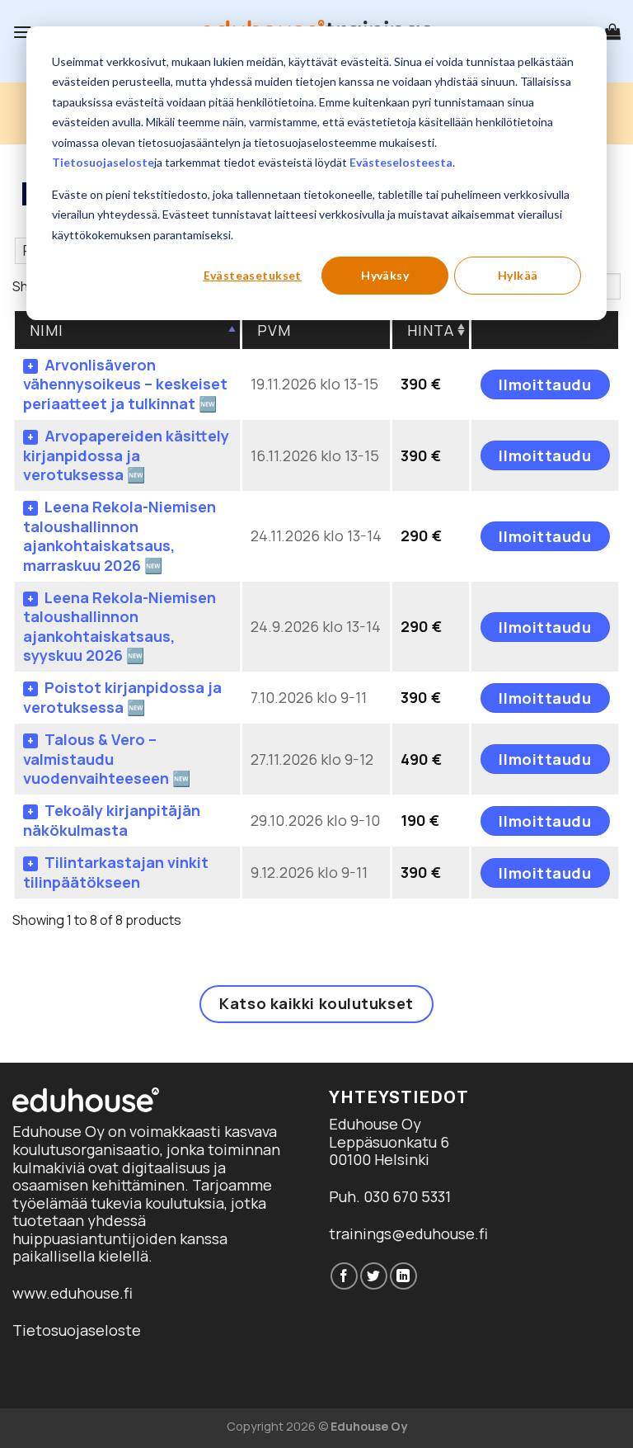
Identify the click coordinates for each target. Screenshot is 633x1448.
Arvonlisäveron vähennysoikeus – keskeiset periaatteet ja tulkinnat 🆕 (125, 384)
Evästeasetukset (253, 275)
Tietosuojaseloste (103, 162)
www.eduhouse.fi (72, 1293)
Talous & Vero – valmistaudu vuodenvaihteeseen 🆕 (106, 758)
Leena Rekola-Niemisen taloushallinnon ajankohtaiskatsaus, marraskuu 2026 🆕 (119, 535)
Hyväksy (385, 275)
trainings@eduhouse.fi (408, 1233)
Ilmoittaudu (545, 384)
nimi (46, 330)
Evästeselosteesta (400, 162)
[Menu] (22, 32)
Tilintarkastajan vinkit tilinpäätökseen (116, 871)
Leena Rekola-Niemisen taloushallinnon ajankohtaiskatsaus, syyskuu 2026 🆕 (119, 626)
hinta (430, 330)
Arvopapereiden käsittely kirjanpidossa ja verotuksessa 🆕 (126, 455)
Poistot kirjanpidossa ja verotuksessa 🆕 (122, 696)
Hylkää (518, 275)
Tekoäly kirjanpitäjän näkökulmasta (111, 819)
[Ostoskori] (612, 31)
